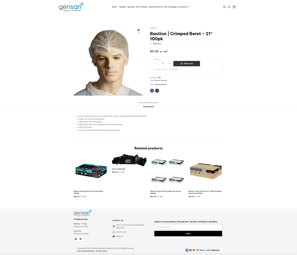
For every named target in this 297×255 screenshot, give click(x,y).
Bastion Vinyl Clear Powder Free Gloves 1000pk (165, 192)
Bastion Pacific (161, 84)
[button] (138, 31)
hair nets (164, 80)
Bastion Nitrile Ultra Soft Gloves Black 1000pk (88, 192)
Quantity (157, 59)
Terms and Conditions (86, 251)
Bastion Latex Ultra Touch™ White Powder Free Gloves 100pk (205, 192)
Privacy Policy (101, 251)
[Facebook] (76, 239)
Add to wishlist (161, 69)
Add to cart (188, 64)
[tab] (149, 106)
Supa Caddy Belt (118, 169)
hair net (157, 80)
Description (148, 106)
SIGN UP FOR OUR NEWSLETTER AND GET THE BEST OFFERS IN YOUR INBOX (185, 222)
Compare (175, 69)
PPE (159, 77)
